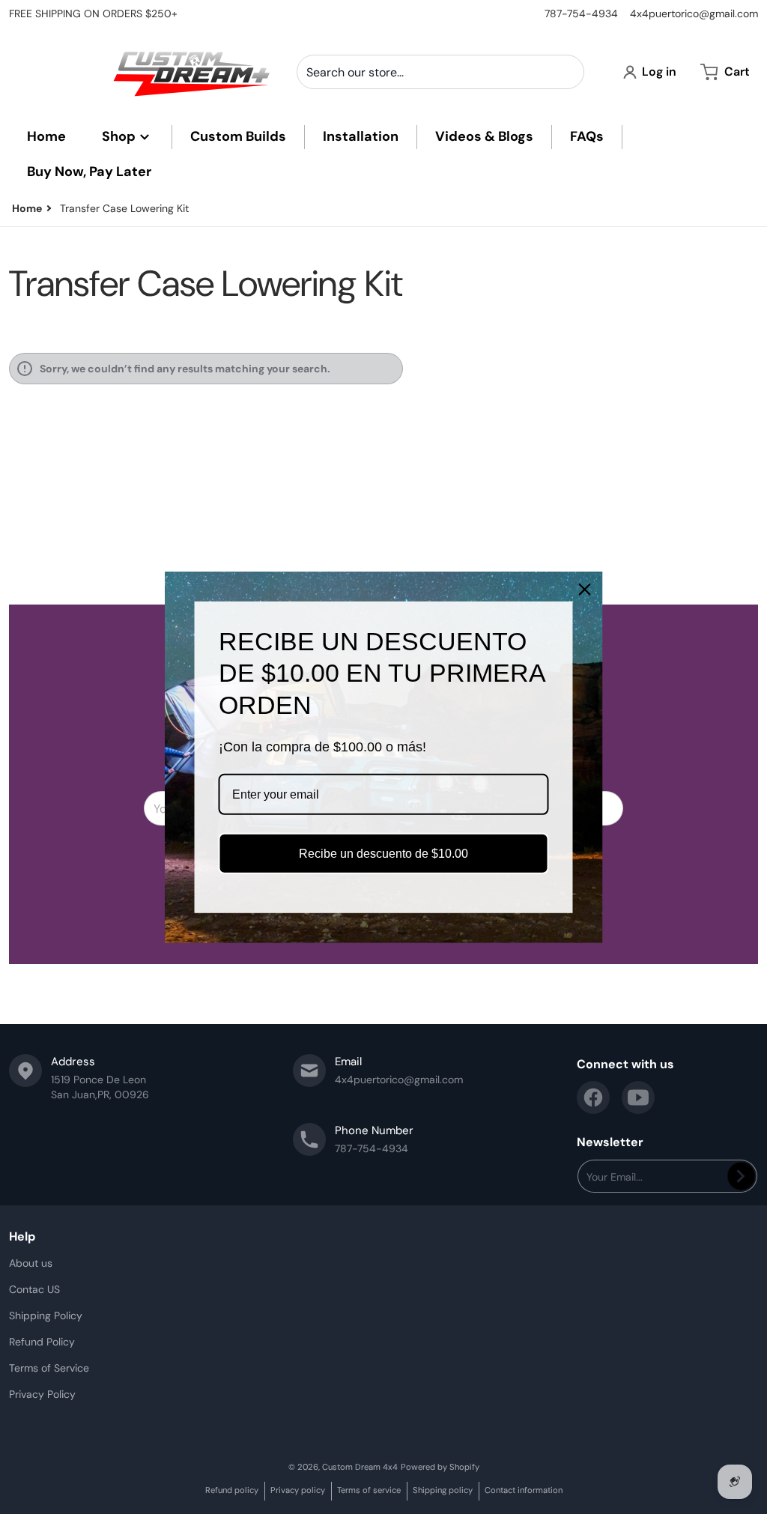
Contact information (524, 1490)
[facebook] (593, 1097)
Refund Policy (42, 1341)
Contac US (34, 1289)
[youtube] (638, 1097)
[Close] (585, 589)
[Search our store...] (567, 72)
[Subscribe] (741, 1176)
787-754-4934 (581, 13)
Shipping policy (443, 1490)
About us (30, 1263)
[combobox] (440, 72)
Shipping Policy (45, 1315)
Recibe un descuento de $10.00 (383, 853)
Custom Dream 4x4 (360, 1467)
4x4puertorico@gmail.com (694, 13)
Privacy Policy (42, 1394)
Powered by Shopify (440, 1467)
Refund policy (231, 1490)
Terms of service (369, 1490)
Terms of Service (49, 1368)
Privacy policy (297, 1490)
